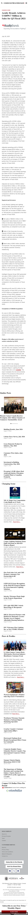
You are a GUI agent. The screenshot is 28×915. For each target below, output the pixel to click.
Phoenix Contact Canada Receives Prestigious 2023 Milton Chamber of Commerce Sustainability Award (12, 418)
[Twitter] (14, 871)
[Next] (25, 409)
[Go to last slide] (2, 409)
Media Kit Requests (7, 854)
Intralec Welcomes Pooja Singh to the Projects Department (14, 597)
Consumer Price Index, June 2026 (13, 454)
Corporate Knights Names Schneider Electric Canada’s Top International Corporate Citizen (15, 751)
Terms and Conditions (7, 851)
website (18, 370)
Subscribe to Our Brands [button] (14, 862)
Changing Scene (6, 10)
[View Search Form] (1, 3)
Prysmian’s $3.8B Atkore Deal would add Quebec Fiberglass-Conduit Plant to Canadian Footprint (14, 474)
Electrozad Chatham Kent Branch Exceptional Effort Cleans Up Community (15, 740)
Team (3, 838)
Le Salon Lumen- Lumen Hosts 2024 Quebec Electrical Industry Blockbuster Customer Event (14, 654)
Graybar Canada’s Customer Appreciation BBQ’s (13, 730)
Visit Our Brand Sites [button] (14, 866)
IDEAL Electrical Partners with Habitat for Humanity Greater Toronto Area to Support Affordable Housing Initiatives (14, 617)
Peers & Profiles (8, 636)
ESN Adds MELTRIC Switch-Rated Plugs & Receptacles (13, 606)
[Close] (27, 905)
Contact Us (5, 856)
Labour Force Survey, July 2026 (14, 437)
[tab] (10, 423)
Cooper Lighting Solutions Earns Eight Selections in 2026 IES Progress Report (15, 543)
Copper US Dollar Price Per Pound (13, 784)
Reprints (4, 847)
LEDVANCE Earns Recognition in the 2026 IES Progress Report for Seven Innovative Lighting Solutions (14, 586)
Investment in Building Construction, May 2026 (12, 463)
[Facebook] (10, 871)
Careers (4, 840)
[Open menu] (26, 3)
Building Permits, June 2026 (13, 429)
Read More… (16, 522)
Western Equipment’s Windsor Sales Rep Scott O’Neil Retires (14, 695)
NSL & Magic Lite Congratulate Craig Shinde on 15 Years (14, 501)
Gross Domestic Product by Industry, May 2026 (13, 445)
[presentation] (14, 405)
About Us (4, 834)
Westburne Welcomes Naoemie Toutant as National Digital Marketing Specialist (14, 720)
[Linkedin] (18, 871)
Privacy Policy (5, 849)
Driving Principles (6, 836)
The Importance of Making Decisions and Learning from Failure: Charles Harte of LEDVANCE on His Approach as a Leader (15, 773)
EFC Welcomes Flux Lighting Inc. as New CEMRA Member (14, 628)
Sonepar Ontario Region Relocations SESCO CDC (12, 761)
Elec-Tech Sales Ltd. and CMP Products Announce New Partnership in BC (14, 574)
